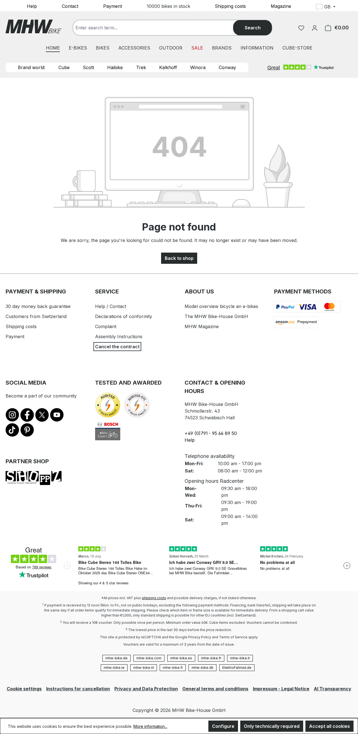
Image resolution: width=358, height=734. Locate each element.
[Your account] (314, 27)
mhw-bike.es (181, 658)
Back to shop (179, 258)
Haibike (115, 67)
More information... (150, 726)
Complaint (105, 326)
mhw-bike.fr (211, 658)
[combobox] (158, 28)
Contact (70, 5)
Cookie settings (24, 688)
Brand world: (31, 67)
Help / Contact (110, 306)
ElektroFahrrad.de (236, 667)
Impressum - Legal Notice (281, 688)
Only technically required (272, 726)
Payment (112, 5)
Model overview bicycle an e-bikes (221, 306)
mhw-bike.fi (173, 667)
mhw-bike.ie (114, 667)
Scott (88, 67)
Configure (223, 726)
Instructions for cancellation (78, 688)
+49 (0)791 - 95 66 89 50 (211, 433)
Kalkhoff (168, 67)
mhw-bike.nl (143, 667)
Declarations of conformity (123, 316)
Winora (198, 67)
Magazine (281, 5)
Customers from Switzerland (36, 316)
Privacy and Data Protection (146, 688)
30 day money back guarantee (38, 306)
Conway (227, 67)
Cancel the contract (117, 346)
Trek (141, 67)
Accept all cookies (329, 726)
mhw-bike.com (148, 658)
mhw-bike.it (240, 658)
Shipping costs (230, 5)
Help (32, 5)
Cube (64, 67)
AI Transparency (332, 688)
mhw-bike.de (116, 658)
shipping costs (154, 598)
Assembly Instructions (118, 336)
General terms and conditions (215, 688)
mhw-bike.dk (202, 667)
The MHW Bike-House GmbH (216, 316)
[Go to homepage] (34, 26)
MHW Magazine (202, 326)
